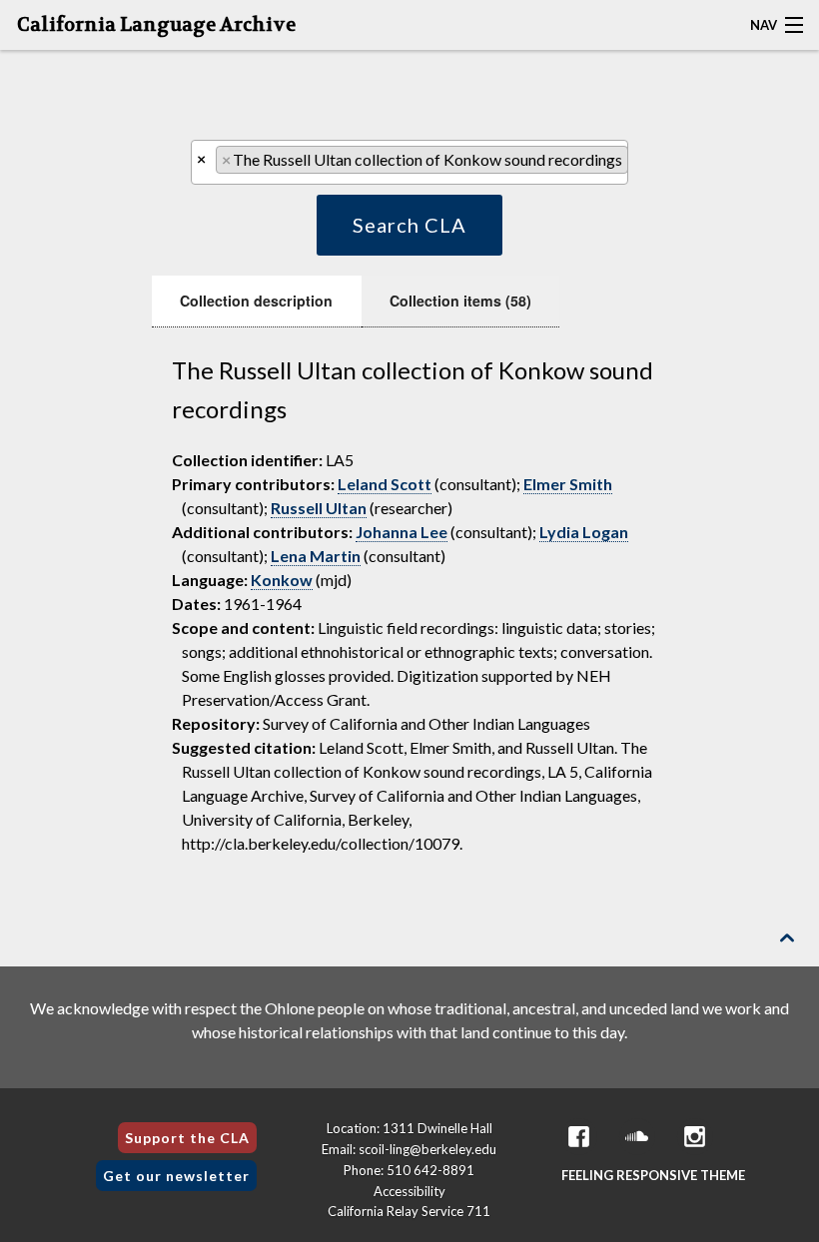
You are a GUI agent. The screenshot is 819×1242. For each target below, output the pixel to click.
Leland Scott (384, 483)
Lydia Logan (583, 531)
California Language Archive (156, 25)
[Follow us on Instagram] (695, 1136)
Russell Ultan (319, 507)
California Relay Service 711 (409, 1211)
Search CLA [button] (409, 225)
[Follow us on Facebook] (579, 1136)
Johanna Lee (401, 531)
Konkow (282, 579)
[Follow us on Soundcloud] (637, 1136)
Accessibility (409, 1191)
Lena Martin (316, 555)
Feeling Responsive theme (653, 1175)
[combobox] (409, 162)
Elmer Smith (567, 483)
